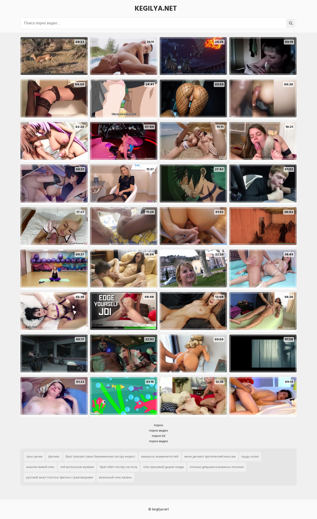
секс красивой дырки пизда (163, 467)
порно (158, 425)
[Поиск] (290, 23)
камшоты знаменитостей (159, 456)
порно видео (158, 430)
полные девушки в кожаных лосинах (217, 467)
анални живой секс (40, 467)
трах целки (34, 456)
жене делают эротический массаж (210, 456)
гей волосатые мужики (77, 467)
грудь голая (250, 456)
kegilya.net (156, 8)
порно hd (158, 435)
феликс (54, 456)
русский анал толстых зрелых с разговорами (59, 477)
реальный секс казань (115, 477)
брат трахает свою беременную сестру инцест (100, 456)
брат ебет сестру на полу (118, 467)
